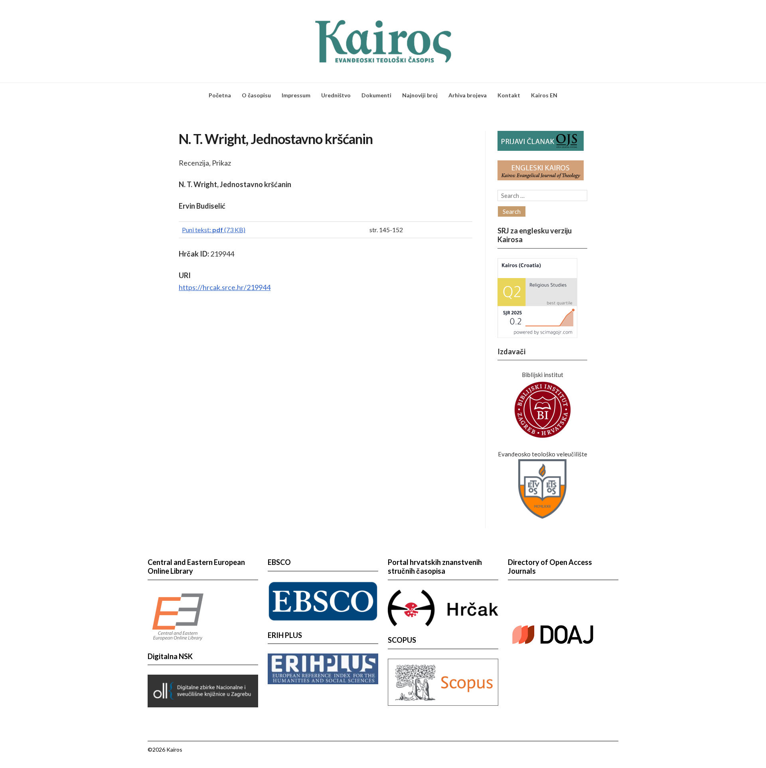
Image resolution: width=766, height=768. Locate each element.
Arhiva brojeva (467, 95)
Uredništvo (336, 95)
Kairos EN (544, 95)
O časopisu (256, 95)
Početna (220, 95)
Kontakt (509, 95)
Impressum (296, 95)
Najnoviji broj (420, 95)
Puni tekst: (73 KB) (213, 229)
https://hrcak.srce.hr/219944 (224, 287)
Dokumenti (376, 95)
